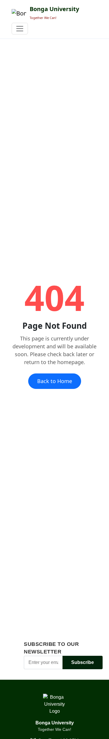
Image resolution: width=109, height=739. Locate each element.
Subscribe (82, 662)
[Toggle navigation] (20, 28)
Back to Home (54, 381)
